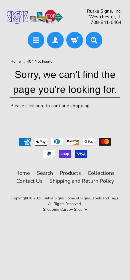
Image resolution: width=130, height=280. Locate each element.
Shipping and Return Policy (81, 181)
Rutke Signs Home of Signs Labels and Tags (81, 198)
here (39, 106)
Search (45, 173)
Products (70, 173)
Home (15, 61)
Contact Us (29, 181)
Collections (101, 173)
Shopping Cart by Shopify (65, 209)
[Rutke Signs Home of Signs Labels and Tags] (35, 17)
